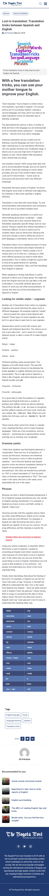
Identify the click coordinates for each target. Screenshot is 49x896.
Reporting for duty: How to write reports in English (26, 790)
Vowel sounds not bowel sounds (27, 781)
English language (13, 715)
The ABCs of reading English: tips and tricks (29, 809)
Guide (25, 715)
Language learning (13, 721)
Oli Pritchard (9, 33)
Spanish (27, 721)
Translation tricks (13, 726)
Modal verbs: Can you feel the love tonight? (27, 819)
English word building (21, 800)
